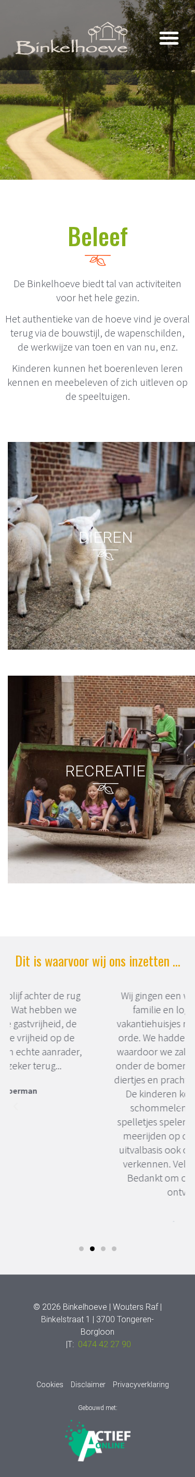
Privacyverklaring (141, 1384)
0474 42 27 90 (104, 1344)
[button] (169, 37)
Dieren (106, 537)
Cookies (49, 1384)
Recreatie (105, 771)
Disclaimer (88, 1384)
